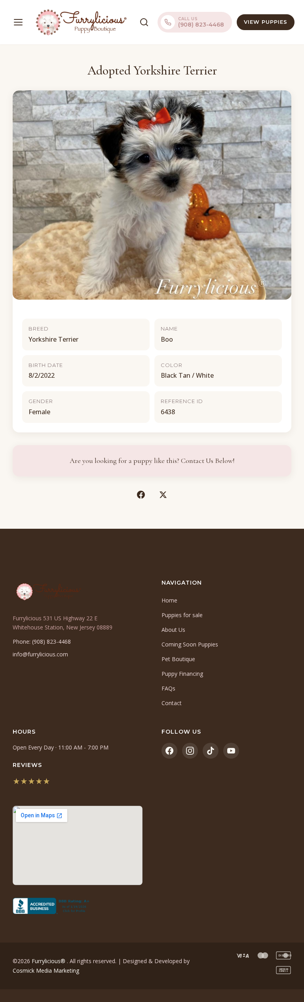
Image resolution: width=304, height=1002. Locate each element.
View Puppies (265, 22)
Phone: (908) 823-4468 (42, 641)
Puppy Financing (182, 673)
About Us (173, 629)
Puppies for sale (182, 615)
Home (169, 600)
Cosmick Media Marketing (46, 970)
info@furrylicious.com (40, 654)
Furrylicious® (49, 961)
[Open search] (144, 22)
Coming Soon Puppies (190, 644)
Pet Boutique (178, 659)
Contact (172, 703)
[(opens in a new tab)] (77, 906)
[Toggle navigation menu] (18, 22)
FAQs (168, 688)
